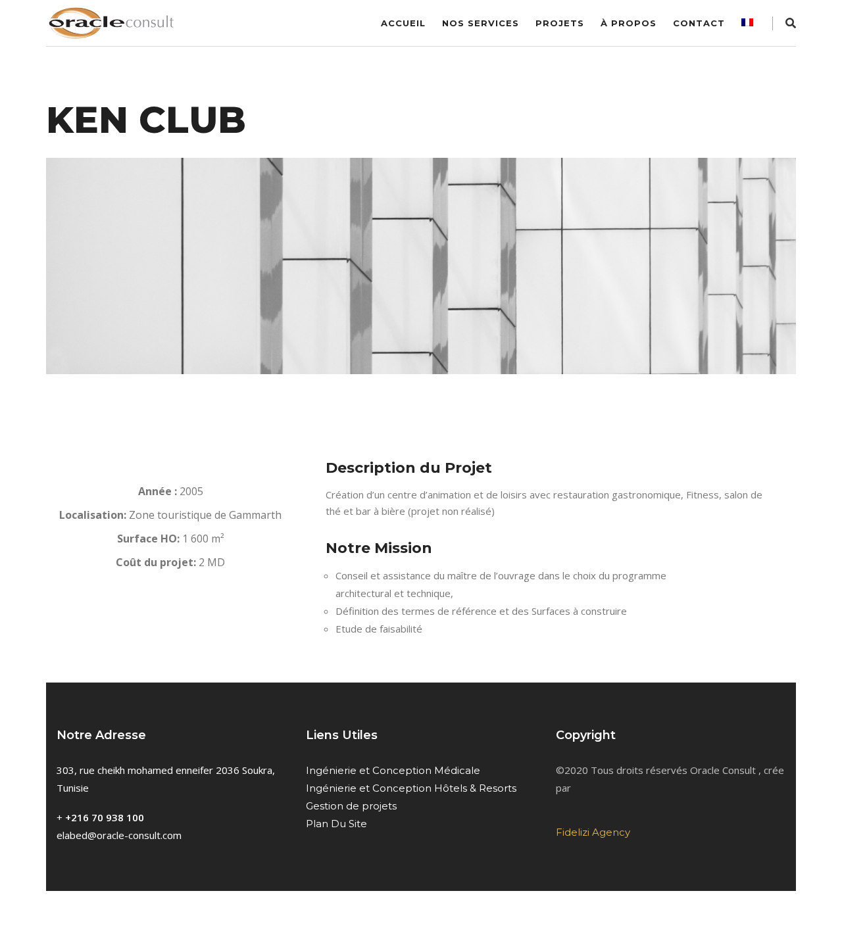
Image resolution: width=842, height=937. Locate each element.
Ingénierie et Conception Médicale (393, 770)
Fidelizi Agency (593, 832)
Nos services (480, 23)
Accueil (403, 23)
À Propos (628, 23)
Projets (559, 23)
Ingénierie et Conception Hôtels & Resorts (411, 788)
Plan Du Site (336, 823)
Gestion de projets (351, 806)
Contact (699, 23)
